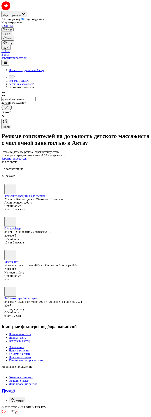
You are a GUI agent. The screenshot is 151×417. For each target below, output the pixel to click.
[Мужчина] (10, 189)
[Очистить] (6, 107)
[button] (5, 51)
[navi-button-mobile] (5, 63)
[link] (7, 38)
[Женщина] (10, 255)
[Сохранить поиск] (5, 122)
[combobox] (18, 99)
